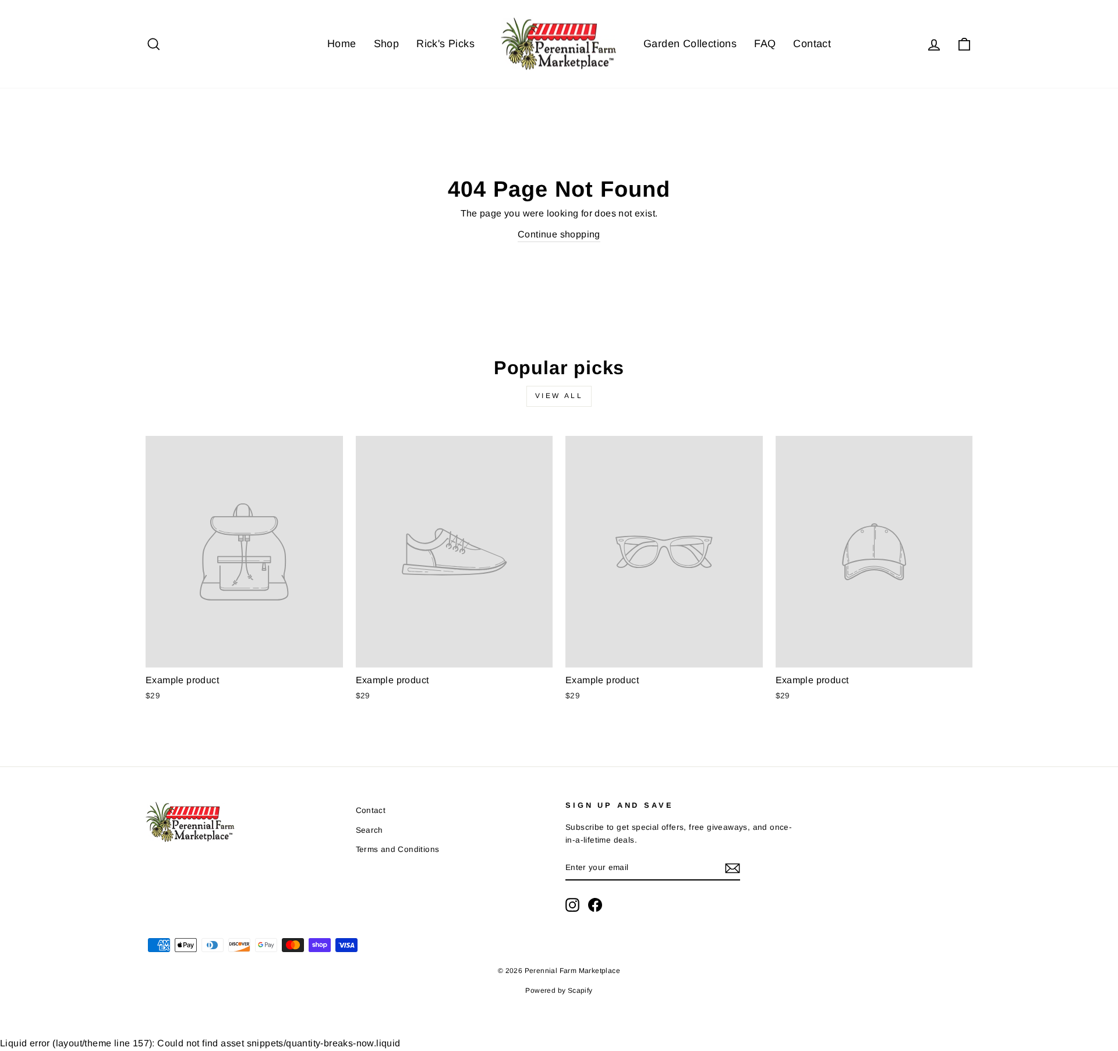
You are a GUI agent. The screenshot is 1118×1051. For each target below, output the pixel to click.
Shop (386, 43)
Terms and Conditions (398, 849)
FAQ (765, 43)
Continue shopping (559, 234)
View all (559, 396)
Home (341, 43)
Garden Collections (690, 43)
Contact (812, 43)
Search (369, 830)
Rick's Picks (445, 43)
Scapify (580, 990)
